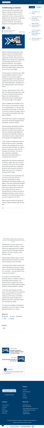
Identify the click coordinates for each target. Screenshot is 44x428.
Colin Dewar (10, 369)
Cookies (24, 395)
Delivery (4, 409)
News (4, 328)
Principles (25, 389)
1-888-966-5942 (26, 413)
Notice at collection (14, 426)
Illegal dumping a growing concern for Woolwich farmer (36, 25)
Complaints (4, 407)
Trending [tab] (32, 7)
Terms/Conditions (26, 391)
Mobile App (4, 413)
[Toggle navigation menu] (41, 2)
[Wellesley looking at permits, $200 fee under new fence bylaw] (6, 350)
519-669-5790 (26, 412)
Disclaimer (25, 397)
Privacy (24, 393)
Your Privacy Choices (25, 426)
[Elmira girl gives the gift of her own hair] (21, 359)
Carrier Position (5, 405)
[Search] (38, 2)
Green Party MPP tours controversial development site (36, 18)
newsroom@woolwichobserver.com (30, 408)
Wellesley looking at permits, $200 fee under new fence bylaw (16, 352)
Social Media (5, 411)
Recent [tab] (39, 7)
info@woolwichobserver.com (29, 410)
